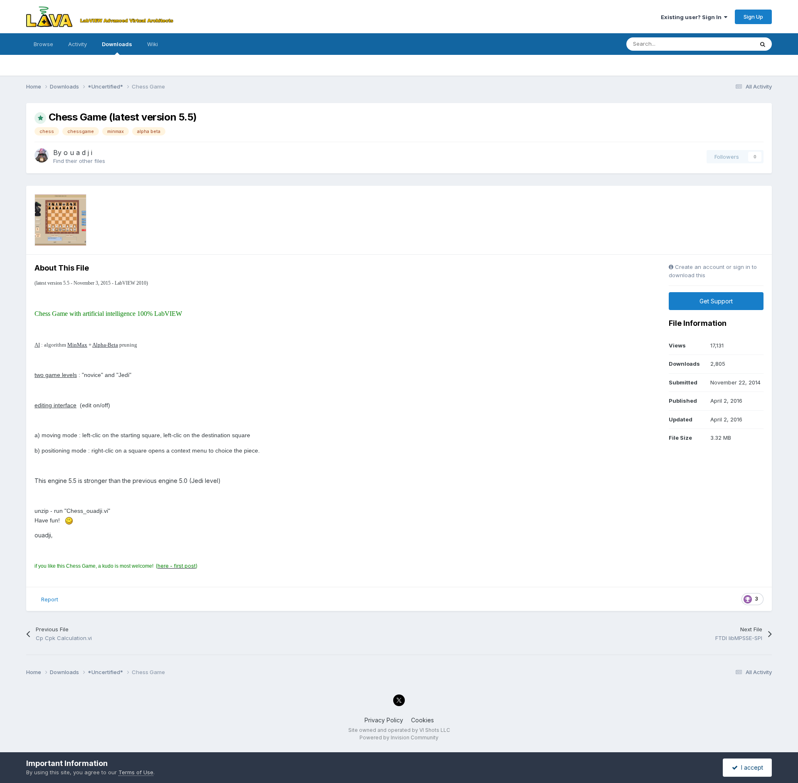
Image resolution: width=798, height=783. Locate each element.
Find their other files (79, 161)
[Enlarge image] (69, 520)
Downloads (117, 44)
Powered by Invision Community (399, 737)
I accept (750, 767)
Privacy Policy (384, 720)
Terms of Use (135, 772)
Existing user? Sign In (692, 17)
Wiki (152, 44)
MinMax (77, 345)
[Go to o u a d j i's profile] (41, 155)
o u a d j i (78, 152)
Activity (77, 44)
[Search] (763, 44)
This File (732, 44)
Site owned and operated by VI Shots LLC (399, 730)
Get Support (716, 301)
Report (49, 599)
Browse (43, 44)
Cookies (422, 720)
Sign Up (753, 16)
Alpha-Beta (105, 345)
